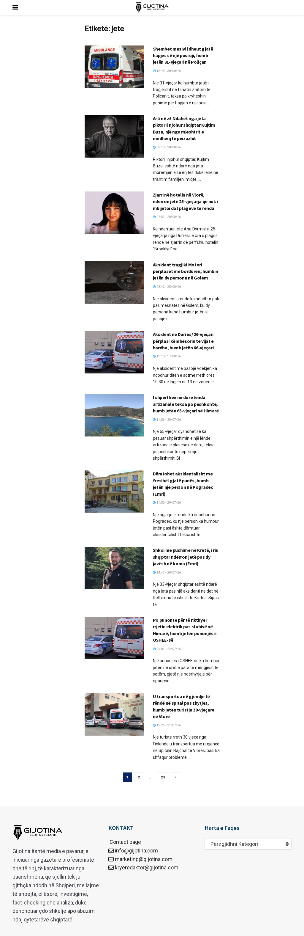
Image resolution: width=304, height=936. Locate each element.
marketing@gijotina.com (143, 859)
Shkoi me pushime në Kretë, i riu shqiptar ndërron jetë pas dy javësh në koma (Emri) (185, 556)
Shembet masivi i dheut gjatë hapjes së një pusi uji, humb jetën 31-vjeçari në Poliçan (183, 55)
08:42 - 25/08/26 (168, 287)
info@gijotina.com (136, 850)
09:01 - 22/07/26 (168, 649)
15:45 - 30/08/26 (168, 71)
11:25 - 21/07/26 (168, 725)
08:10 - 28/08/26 (168, 147)
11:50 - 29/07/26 (168, 503)
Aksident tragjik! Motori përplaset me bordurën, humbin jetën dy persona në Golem (185, 271)
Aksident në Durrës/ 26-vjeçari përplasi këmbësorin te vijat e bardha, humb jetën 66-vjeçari (183, 341)
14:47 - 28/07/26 (168, 572)
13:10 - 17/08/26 (168, 356)
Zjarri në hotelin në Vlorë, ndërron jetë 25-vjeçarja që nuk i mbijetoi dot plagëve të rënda (185, 201)
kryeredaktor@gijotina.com (146, 867)
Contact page (124, 842)
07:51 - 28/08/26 (168, 217)
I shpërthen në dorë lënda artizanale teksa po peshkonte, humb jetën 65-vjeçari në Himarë (186, 404)
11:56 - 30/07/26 (168, 420)
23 (163, 777)
